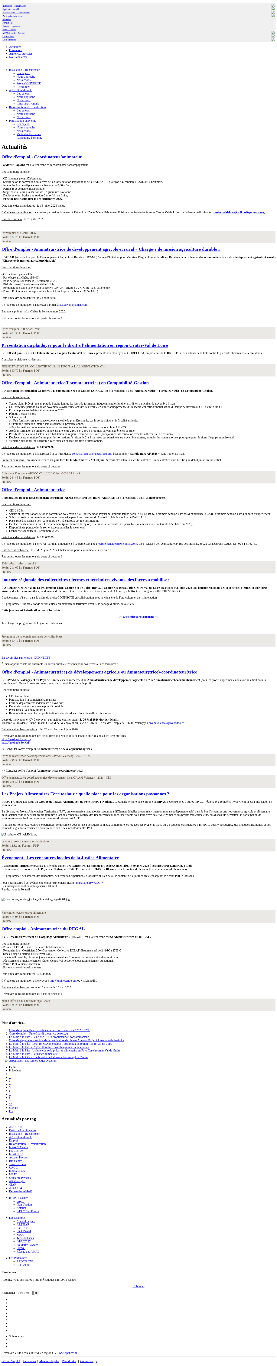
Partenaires (29, 1361)
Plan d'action (24, 1204)
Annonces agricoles (11, 26)
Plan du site (69, 1361)
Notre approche (26, 76)
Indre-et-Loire (17, 1171)
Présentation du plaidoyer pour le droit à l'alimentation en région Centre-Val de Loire (85, 345)
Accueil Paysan (18, 1157)
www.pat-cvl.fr (68, 1353)
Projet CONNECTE (29, 83)
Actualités (6, 19)
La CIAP (22, 1227)
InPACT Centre (18, 1147)
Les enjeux (23, 73)
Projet (20, 1201)
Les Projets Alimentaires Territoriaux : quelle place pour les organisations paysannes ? (85, 793)
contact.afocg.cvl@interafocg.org (92, 453)
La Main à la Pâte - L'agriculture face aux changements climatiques (49, 1047)
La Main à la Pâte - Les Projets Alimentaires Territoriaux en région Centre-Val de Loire (60, 1043)
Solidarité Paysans (20, 1177)
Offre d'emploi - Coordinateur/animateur (42, 156)
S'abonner (139, 1286)
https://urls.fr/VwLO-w (90, 882)
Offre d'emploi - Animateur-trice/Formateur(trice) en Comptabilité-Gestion (75, 382)
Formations (7, 22)
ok (36, 1292)
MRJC (13, 1174)
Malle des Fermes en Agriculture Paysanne (29, 136)
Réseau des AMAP (20, 1191)
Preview (6, 241)
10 (10, 1104)
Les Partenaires (18, 1258)
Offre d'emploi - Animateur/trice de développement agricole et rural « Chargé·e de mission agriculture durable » (111, 249)
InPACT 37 (16, 1154)
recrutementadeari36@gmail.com (117, 543)
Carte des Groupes (28, 103)
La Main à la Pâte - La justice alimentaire (33, 1053)
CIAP (12, 1184)
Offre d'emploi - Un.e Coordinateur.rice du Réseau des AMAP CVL (49, 1030)
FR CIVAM (16, 1150)
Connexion (86, 1361)
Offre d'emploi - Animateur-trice (33, 489)
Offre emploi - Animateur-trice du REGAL (43, 928)
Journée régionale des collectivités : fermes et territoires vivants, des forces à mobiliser (85, 579)
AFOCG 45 (16, 1188)
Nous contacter (9, 29)
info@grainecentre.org (63, 980)
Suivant (13, 1107)
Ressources (23, 86)
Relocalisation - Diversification (16, 12)
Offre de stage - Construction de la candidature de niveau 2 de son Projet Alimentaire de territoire (66, 1040)
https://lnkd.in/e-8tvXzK (16, 742)
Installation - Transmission (14, 6)
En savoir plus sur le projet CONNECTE (26, 657)
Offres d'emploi (11, 1361)
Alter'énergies (17, 1181)
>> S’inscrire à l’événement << (138, 616)
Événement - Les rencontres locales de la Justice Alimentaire (60, 857)
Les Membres (17, 1217)
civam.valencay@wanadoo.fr (166, 723)
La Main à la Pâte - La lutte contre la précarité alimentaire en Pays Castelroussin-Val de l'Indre (64, 1050)
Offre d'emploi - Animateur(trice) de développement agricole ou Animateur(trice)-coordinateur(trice (99, 672)
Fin (11, 1111)
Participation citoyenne (12, 16)
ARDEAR (15, 1127)
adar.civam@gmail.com (73, 304)
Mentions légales (49, 1361)
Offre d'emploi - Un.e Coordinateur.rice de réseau (38, 1033)
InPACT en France (28, 1211)
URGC (13, 1167)
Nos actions (24, 80)
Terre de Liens (17, 1164)
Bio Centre (15, 1160)
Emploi (13, 1140)
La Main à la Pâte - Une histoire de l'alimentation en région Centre (48, 1057)
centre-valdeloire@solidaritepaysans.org (239, 212)
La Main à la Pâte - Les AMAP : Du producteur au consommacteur (49, 1036)
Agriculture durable (11, 9)
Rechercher (8, 1292)
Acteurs (21, 1207)
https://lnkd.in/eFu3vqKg (16, 739)
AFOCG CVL (25, 1261)
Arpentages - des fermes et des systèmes (33, 1060)
